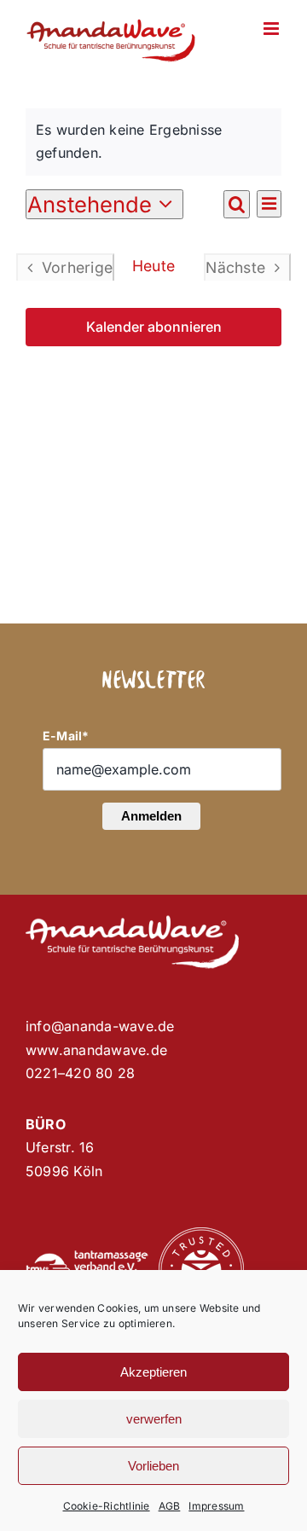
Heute (153, 266)
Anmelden (151, 816)
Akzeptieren (153, 1372)
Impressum (216, 1505)
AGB (170, 1505)
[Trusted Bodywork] (201, 1234)
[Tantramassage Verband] (87, 1257)
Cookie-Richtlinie (106, 1505)
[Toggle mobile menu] (272, 29)
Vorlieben (153, 1466)
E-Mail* (66, 735)
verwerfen (154, 1419)
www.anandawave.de (96, 1049)
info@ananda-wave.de (100, 1026)
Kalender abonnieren (154, 327)
